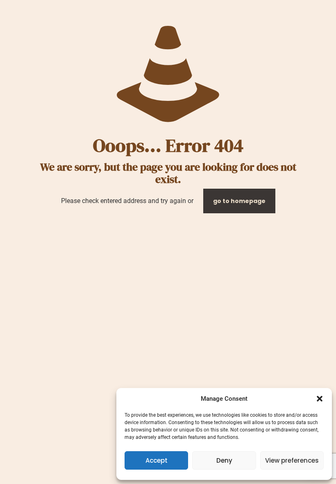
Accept (156, 460)
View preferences (292, 460)
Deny (224, 460)
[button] (320, 399)
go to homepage (239, 201)
